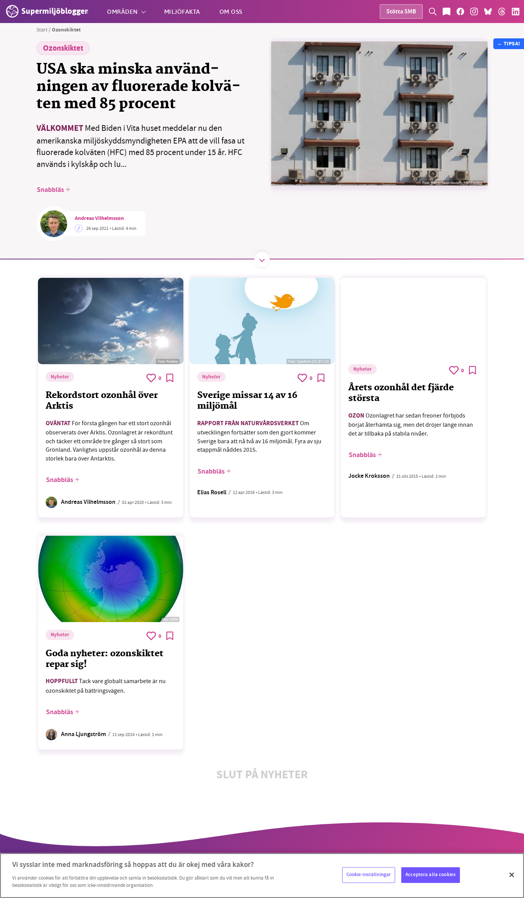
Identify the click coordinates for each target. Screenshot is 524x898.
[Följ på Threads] (502, 11)
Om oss (230, 11)
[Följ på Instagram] (474, 11)
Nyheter (60, 377)
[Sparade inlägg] (446, 11)
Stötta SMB (401, 12)
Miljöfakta (182, 11)
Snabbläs (50, 190)
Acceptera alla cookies (430, 874)
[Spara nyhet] (170, 378)
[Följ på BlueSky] (488, 11)
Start (42, 29)
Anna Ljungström (83, 735)
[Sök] (433, 11)
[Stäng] (511, 874)
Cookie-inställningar (368, 874)
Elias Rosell (211, 493)
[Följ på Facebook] (460, 11)
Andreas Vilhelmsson (99, 219)
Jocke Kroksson (369, 476)
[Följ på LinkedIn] (515, 11)
